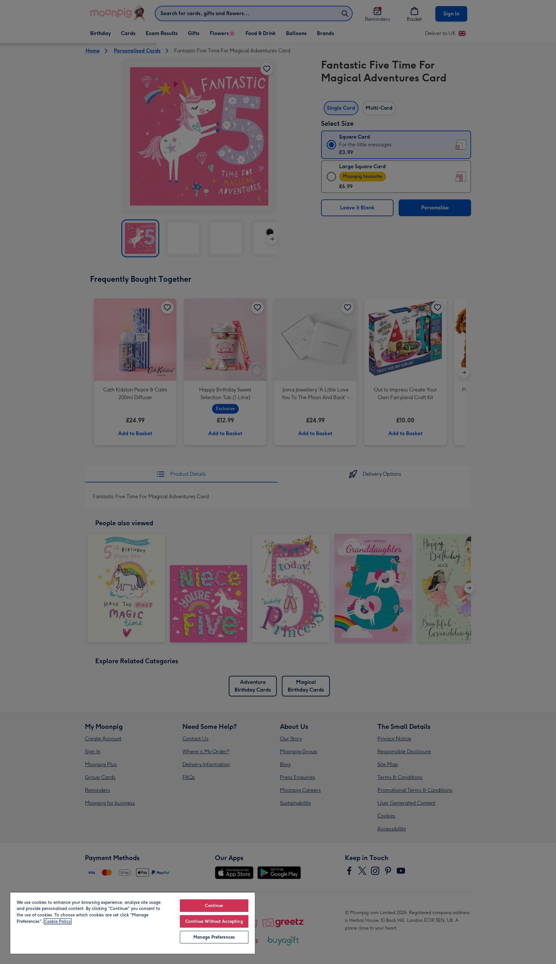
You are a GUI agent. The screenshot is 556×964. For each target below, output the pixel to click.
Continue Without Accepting (214, 921)
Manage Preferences (214, 937)
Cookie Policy (57, 921)
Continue (214, 905)
